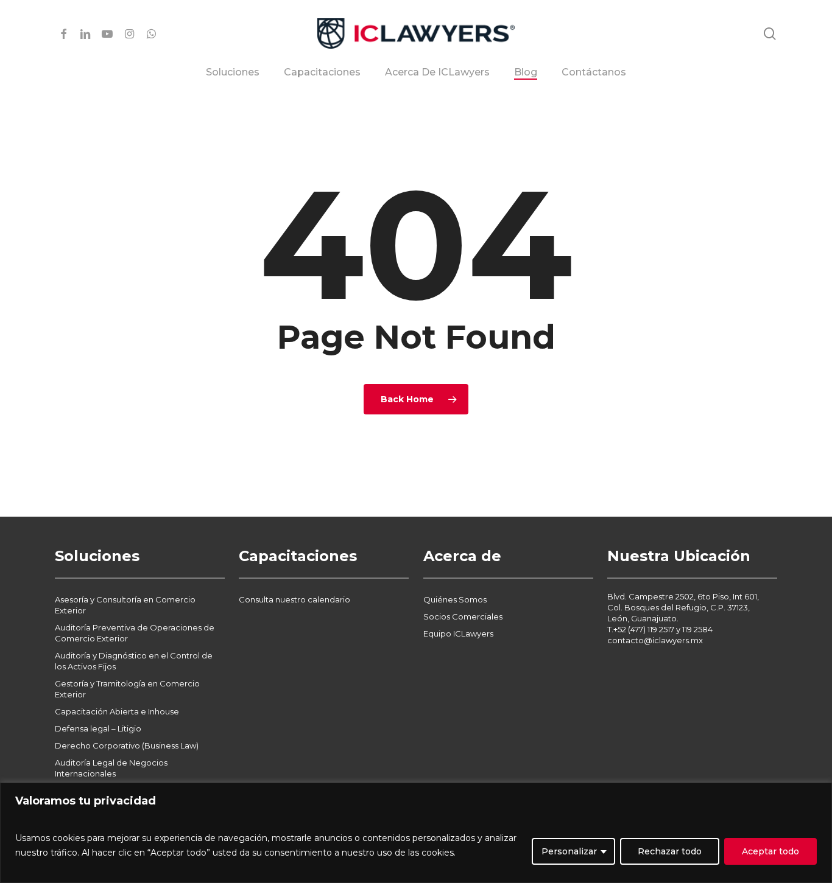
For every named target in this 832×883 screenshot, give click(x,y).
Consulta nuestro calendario (294, 599)
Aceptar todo (770, 851)
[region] (416, 833)
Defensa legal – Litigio (98, 728)
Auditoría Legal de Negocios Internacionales (111, 768)
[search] (770, 33)
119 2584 (697, 629)
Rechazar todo (670, 851)
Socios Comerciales (462, 616)
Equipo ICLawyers (458, 633)
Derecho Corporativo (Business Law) (127, 745)
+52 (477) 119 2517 (643, 629)
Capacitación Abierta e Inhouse (117, 711)
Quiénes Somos (455, 599)
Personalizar (569, 851)
